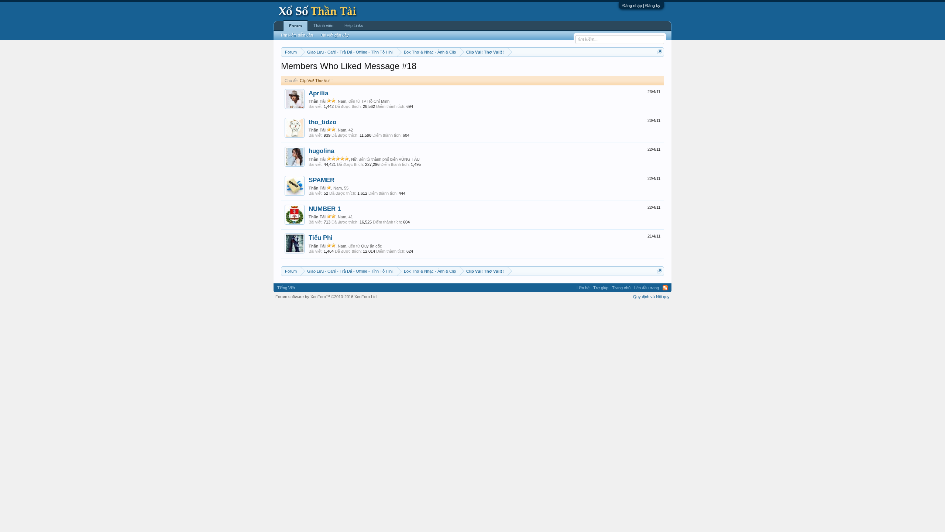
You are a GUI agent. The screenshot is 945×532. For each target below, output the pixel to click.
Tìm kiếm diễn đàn (296, 35)
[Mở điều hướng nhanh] (659, 52)
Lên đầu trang (646, 288)
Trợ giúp (600, 288)
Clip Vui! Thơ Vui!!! (316, 80)
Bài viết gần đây (334, 35)
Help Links (353, 25)
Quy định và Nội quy (651, 296)
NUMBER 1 (325, 208)
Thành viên (323, 25)
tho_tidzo (322, 122)
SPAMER (321, 180)
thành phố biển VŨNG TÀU (395, 159)
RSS (665, 287)
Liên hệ (583, 288)
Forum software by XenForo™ (326, 296)
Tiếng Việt (286, 288)
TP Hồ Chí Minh (375, 101)
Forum (295, 26)
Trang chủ (621, 288)
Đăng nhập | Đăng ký (641, 5)
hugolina (321, 150)
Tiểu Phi (321, 237)
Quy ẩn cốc (371, 246)
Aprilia (318, 93)
